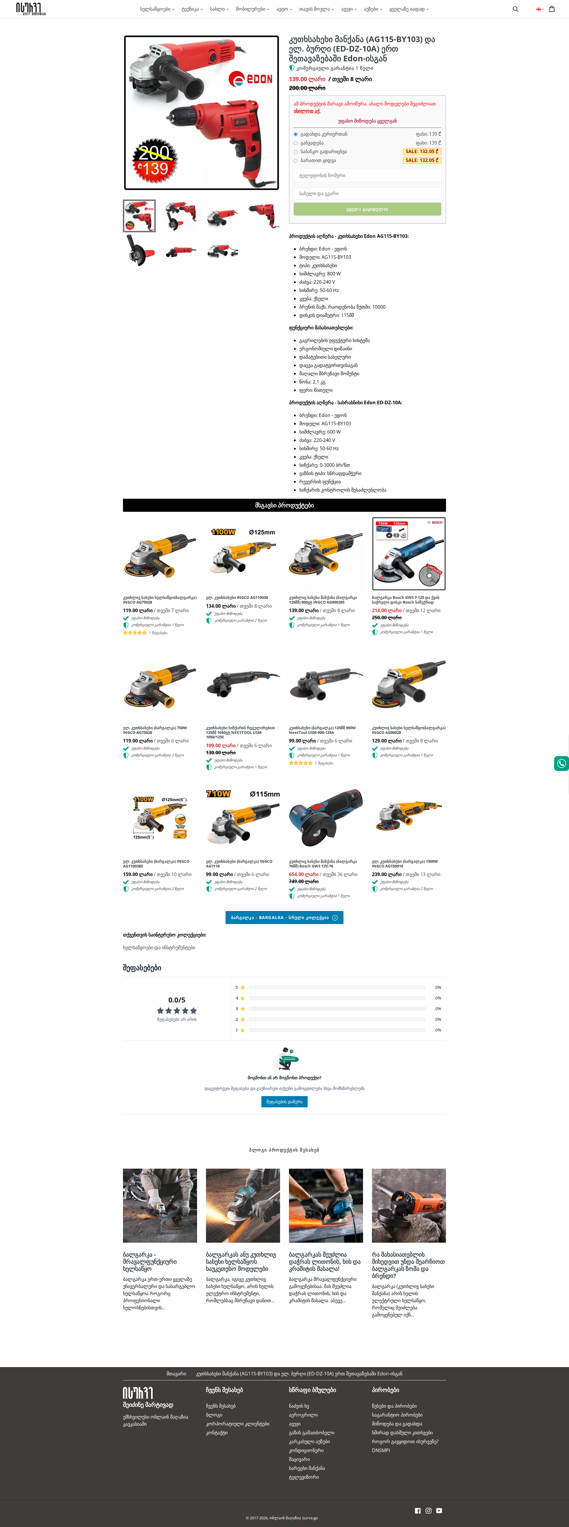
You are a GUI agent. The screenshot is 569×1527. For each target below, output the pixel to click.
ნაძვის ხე (299, 1406)
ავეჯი (347, 9)
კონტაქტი (217, 1432)
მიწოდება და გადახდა (397, 1423)
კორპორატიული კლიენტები (237, 1423)
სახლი (218, 9)
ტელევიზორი (304, 1477)
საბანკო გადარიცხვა (323, 151)
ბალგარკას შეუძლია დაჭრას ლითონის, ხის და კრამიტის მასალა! (325, 1261)
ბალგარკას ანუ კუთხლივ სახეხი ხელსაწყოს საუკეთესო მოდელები (241, 1261)
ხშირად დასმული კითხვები (402, 1432)
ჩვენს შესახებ (221, 1406)
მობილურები (251, 9)
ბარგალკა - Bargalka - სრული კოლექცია (280, 917)
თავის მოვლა (315, 9)
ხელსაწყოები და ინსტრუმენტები (159, 947)
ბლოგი (214, 1414)
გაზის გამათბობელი (311, 1432)
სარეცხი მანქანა (307, 1468)
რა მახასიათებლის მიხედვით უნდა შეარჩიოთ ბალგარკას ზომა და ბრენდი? (408, 1265)
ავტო (282, 9)
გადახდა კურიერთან (323, 134)
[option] (135, 217)
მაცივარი (299, 1459)
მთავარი (176, 1373)
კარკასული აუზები (309, 1441)
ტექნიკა (191, 9)
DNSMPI (381, 1450)
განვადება (311, 143)
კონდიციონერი (306, 1450)
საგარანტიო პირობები (397, 1414)
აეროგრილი (303, 1414)
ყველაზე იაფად (407, 9)
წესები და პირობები (394, 1406)
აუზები (371, 9)
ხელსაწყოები (156, 9)
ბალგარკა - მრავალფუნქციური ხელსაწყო (150, 1261)
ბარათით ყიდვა (317, 160)
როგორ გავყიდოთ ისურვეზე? (405, 1441)
